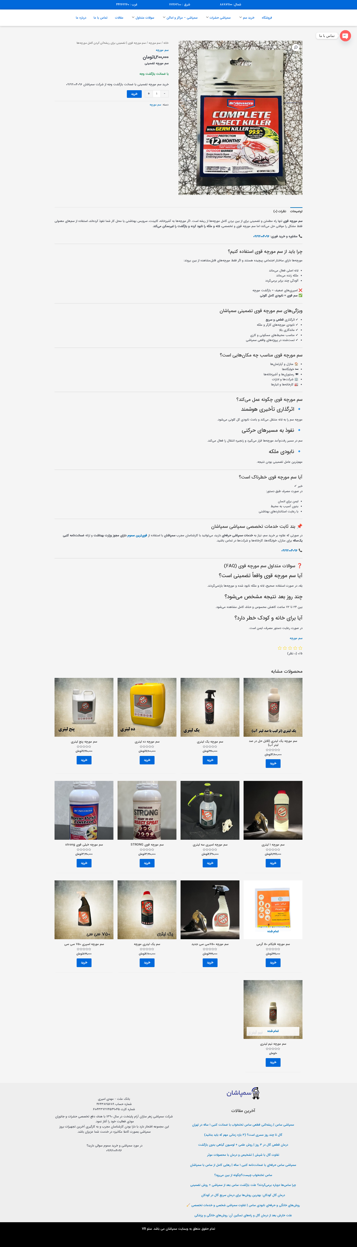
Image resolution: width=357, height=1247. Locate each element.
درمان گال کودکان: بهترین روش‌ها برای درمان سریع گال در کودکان (243, 1195)
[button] (295, 47)
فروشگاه (267, 17)
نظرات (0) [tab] (279, 211)
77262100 (175, 4)
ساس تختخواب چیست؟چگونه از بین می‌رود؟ (243, 1175)
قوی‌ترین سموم (137, 535)
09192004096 (261, 236)
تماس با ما (100, 17)
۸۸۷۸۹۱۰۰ (226, 4)
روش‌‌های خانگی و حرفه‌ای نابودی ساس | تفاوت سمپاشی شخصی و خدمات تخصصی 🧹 (243, 1205)
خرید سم (248, 17)
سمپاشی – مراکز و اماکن (182, 17)
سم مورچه (155, 43)
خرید (134, 93)
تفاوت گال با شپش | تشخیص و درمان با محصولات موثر (243, 1154)
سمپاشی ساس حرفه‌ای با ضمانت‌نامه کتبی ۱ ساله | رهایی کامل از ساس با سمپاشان (243, 1165)
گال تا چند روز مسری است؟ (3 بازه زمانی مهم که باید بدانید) (243, 1134)
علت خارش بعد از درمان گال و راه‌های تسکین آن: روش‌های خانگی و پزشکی (243, 1215)
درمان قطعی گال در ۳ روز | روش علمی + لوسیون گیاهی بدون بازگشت (243, 1144)
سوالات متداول (145, 17)
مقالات (119, 17)
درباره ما (81, 17)
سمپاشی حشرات (220, 17)
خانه (166, 43)
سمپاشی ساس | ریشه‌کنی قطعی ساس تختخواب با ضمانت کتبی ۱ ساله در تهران (243, 1124)
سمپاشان (171, 1228)
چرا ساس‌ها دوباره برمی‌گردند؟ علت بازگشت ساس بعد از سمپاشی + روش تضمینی (243, 1185)
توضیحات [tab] (296, 211)
